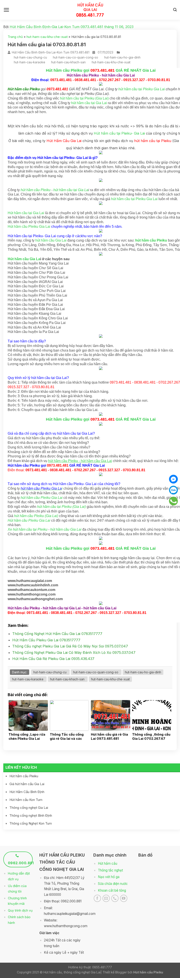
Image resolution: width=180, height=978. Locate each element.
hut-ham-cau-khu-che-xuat (47, 37)
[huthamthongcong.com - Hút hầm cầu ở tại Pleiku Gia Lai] (90, 10)
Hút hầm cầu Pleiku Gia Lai (29, 226)
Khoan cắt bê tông (112, 890)
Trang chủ (15, 37)
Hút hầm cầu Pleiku (23, 776)
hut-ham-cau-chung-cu (30, 57)
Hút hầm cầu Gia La (24, 259)
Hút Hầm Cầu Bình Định (26, 792)
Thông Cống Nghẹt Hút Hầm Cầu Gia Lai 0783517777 (57, 633)
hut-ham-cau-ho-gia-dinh (122, 57)
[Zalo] (173, 490)
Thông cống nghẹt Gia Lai (28, 808)
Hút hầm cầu (107, 863)
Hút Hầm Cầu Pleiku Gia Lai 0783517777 (46, 640)
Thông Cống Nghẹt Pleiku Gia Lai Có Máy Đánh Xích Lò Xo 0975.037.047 (73, 652)
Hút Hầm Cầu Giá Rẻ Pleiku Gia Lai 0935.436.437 (53, 658)
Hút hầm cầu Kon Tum (25, 800)
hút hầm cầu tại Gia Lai (89, 103)
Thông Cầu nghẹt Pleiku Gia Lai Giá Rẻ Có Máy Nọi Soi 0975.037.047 (70, 646)
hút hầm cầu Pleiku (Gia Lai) (36, 516)
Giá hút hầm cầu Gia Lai (26, 784)
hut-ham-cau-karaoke (29, 62)
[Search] (175, 9)
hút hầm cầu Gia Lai (51, 240)
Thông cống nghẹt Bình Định (30, 815)
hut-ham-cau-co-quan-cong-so (75, 57)
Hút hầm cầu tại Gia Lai (26, 213)
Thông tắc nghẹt (110, 870)
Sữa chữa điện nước (113, 884)
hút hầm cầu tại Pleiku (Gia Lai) (84, 98)
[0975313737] (173, 501)
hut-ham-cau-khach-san (68, 62)
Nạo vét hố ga (108, 877)
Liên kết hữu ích (21, 767)
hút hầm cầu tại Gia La (70, 190)
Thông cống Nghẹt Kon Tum (30, 823)
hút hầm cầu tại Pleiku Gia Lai (141, 89)
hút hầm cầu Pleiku (35, 190)
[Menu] (6, 10)
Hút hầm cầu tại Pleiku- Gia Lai (119, 133)
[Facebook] (173, 479)
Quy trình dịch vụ (20, 910)
